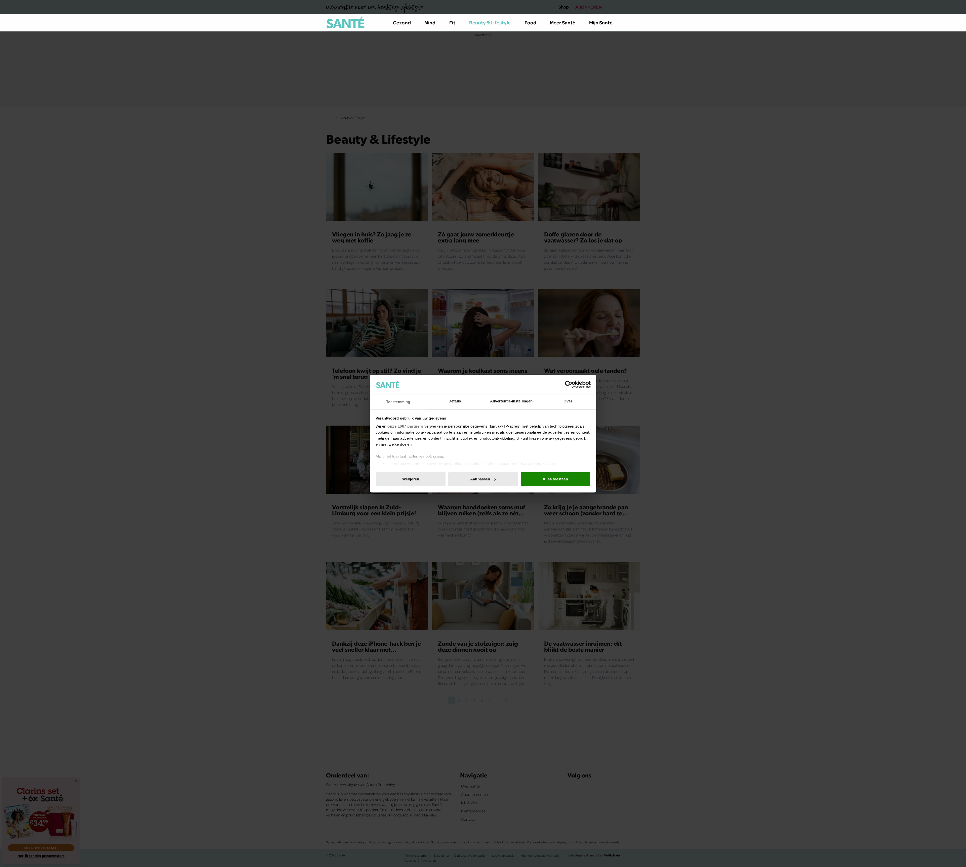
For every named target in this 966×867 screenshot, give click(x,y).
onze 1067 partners (405, 426)
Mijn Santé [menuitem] (601, 22)
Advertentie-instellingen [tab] (511, 401)
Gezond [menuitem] (402, 22)
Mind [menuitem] (429, 22)
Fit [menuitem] (452, 22)
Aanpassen (480, 479)
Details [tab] (455, 401)
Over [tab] (568, 401)
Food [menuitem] (530, 22)
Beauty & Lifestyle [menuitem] (490, 22)
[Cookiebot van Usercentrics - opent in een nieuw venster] (569, 384)
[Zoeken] (636, 23)
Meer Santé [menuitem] (562, 22)
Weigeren (410, 479)
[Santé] (345, 22)
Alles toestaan (555, 479)
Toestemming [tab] (398, 401)
